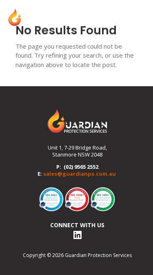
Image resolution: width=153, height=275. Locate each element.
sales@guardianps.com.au (79, 173)
